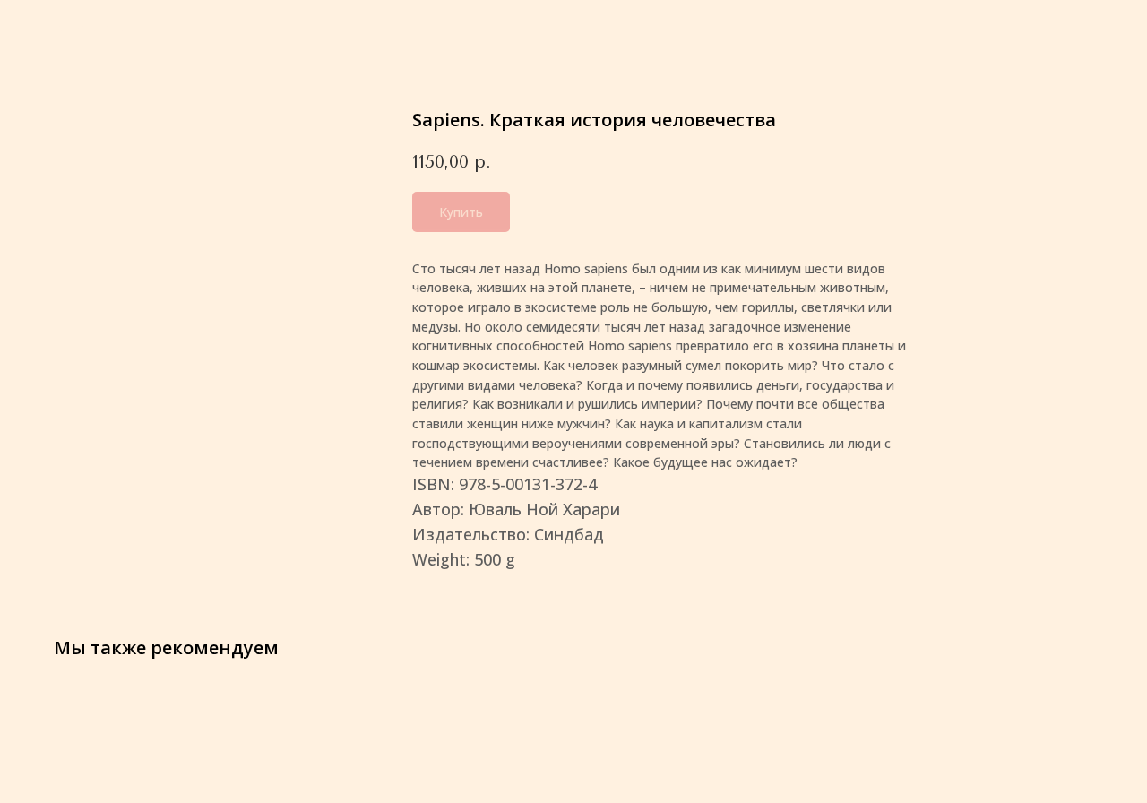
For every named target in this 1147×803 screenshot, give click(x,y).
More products (79, 27)
